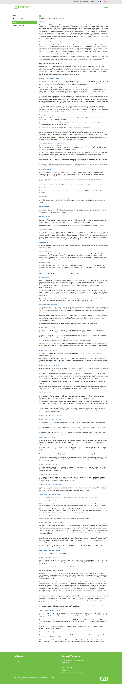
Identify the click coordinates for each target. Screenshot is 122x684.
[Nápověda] (98, 1)
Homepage (17, 661)
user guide (61, 18)
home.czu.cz (93, 91)
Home (15, 1)
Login (92, 1)
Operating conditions (18, 18)
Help (14, 22)
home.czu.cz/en (70, 106)
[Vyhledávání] (107, 1)
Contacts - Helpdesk (18, 25)
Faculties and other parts (81, 1)
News (14, 15)
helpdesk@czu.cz (52, 636)
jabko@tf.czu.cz (66, 641)
